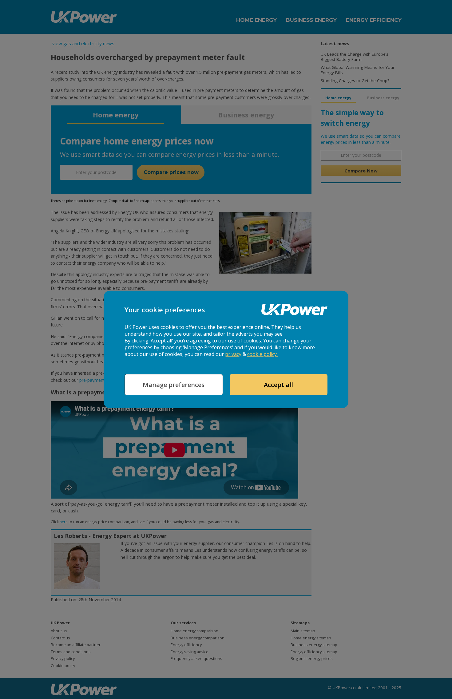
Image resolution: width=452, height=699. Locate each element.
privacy (233, 354)
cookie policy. (262, 354)
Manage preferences (173, 385)
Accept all (278, 385)
